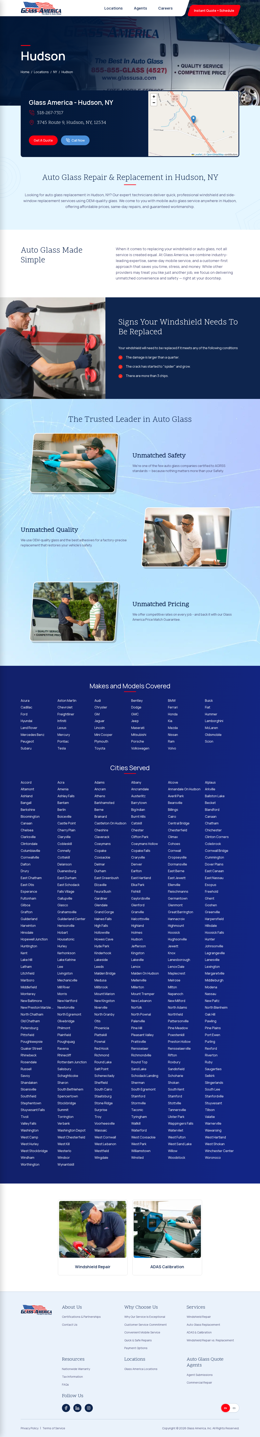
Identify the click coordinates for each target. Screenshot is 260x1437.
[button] (193, 119)
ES (234, 1408)
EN (225, 1408)
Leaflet (198, 154)
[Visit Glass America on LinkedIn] (77, 1408)
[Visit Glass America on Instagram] (89, 1408)
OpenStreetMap (215, 154)
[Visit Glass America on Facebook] (66, 1408)
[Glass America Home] (41, 8)
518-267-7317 (50, 113)
